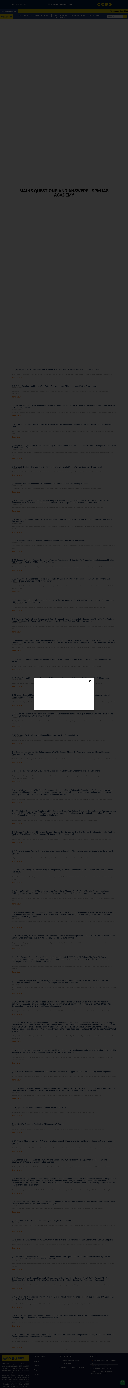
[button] (90, 681)
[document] (64, 694)
